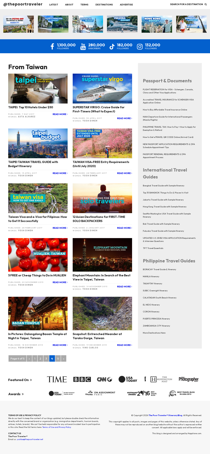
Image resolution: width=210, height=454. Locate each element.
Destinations (104, 4)
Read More (60, 114)
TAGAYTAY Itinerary (152, 283)
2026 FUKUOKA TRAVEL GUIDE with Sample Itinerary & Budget (122, 25)
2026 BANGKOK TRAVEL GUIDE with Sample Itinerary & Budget (88, 25)
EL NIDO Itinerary (151, 304)
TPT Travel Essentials (153, 248)
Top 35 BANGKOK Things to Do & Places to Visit (165, 192)
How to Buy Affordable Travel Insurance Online (165, 109)
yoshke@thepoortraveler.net (30, 439)
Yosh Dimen (90, 121)
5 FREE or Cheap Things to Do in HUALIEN (37, 275)
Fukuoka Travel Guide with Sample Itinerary (163, 231)
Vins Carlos (90, 348)
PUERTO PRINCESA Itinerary (156, 318)
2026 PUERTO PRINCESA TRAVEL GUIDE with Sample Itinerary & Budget (53, 25)
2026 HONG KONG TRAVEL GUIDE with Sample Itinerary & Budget (157, 25)
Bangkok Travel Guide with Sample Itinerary (163, 185)
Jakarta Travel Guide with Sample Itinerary (163, 199)
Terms (84, 4)
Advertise (126, 4)
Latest (53, 4)
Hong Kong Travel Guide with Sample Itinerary (164, 206)
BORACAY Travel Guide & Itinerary (159, 269)
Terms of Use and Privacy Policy (56, 427)
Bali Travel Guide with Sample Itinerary (161, 223)
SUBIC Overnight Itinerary (155, 290)
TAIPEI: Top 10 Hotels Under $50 (30, 107)
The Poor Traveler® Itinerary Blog (165, 415)
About (69, 4)
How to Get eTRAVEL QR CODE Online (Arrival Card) (168, 137)
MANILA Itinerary (151, 276)
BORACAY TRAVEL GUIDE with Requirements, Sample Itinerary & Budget (191, 25)
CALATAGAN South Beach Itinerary (159, 297)
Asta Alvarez (27, 117)
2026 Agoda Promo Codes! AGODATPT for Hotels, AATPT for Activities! (19, 25)
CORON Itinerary (151, 311)
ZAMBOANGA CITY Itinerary (156, 325)
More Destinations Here (154, 332)
